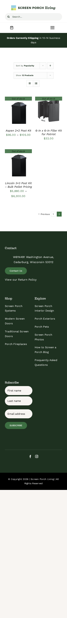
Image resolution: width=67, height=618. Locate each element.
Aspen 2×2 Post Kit (18, 130)
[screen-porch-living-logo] (33, 6)
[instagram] (36, 456)
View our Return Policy (21, 279)
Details (18, 111)
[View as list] (36, 83)
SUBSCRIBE (16, 425)
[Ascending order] (50, 65)
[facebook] (30, 456)
